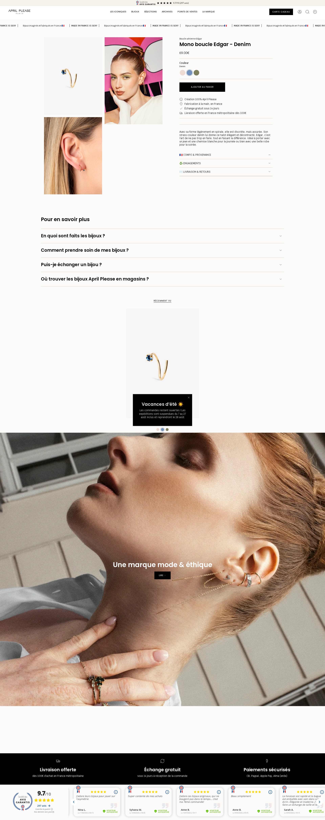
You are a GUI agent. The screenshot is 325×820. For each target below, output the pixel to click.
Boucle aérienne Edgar (190, 38)
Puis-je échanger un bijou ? (71, 265)
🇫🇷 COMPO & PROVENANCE (195, 154)
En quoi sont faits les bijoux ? (73, 236)
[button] (118, 12)
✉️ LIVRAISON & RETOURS (194, 171)
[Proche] (188, 397)
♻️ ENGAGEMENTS (190, 163)
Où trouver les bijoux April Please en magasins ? (95, 279)
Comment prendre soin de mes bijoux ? (85, 250)
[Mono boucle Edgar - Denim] (162, 363)
